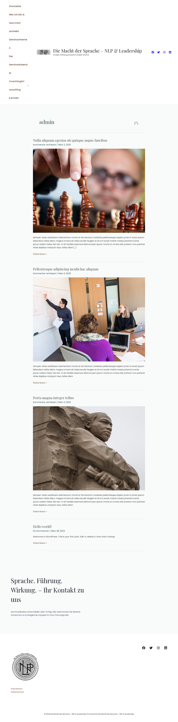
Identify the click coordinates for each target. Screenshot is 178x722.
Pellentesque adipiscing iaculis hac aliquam (65, 269)
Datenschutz (17, 691)
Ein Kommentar (41, 530)
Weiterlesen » (40, 254)
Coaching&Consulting (17, 85)
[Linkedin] (170, 52)
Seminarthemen (18, 44)
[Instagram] (164, 52)
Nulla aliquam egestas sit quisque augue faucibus (70, 140)
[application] (27, 85)
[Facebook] (153, 52)
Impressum (16, 688)
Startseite (15, 6)
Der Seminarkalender (18, 65)
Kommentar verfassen (44, 144)
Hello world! (42, 526)
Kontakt (14, 98)
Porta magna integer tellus (53, 397)
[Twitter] (158, 52)
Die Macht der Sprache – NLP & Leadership (97, 51)
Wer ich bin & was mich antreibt (16, 23)
